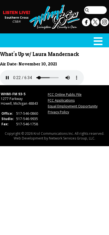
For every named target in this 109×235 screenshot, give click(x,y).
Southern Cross (16, 17)
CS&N (16, 21)
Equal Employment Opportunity (73, 106)
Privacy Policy (58, 112)
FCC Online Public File (65, 94)
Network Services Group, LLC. (72, 138)
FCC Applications (61, 100)
